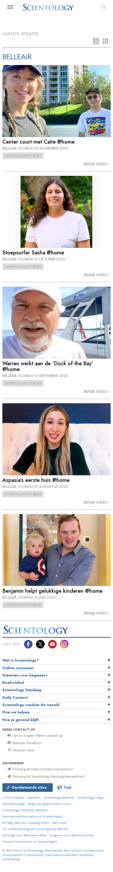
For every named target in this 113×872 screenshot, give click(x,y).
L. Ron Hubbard (13, 797)
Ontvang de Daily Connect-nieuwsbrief (42, 769)
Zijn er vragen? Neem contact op (37, 735)
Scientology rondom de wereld (30, 704)
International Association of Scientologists (32, 816)
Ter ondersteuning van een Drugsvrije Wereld (35, 829)
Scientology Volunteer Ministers (25, 810)
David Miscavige (13, 804)
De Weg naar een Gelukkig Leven (25, 823)
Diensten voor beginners (24, 675)
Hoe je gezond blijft (20, 719)
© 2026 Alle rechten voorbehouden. (53, 850)
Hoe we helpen (16, 712)
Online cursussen (17, 668)
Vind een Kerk (23, 750)
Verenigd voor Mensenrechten (24, 835)
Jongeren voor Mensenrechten (72, 835)
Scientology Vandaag (21, 690)
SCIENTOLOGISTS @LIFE (23, 155)
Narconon (59, 823)
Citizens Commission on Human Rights (29, 841)
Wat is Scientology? (20, 660)
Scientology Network (59, 797)
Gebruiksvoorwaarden (61, 855)
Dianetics (34, 797)
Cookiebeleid (33, 855)
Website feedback (26, 742)
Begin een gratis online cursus (49, 804)
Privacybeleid (12, 855)
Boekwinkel (13, 682)
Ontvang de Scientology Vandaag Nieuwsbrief (48, 776)
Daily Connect (15, 697)
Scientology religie (90, 797)
